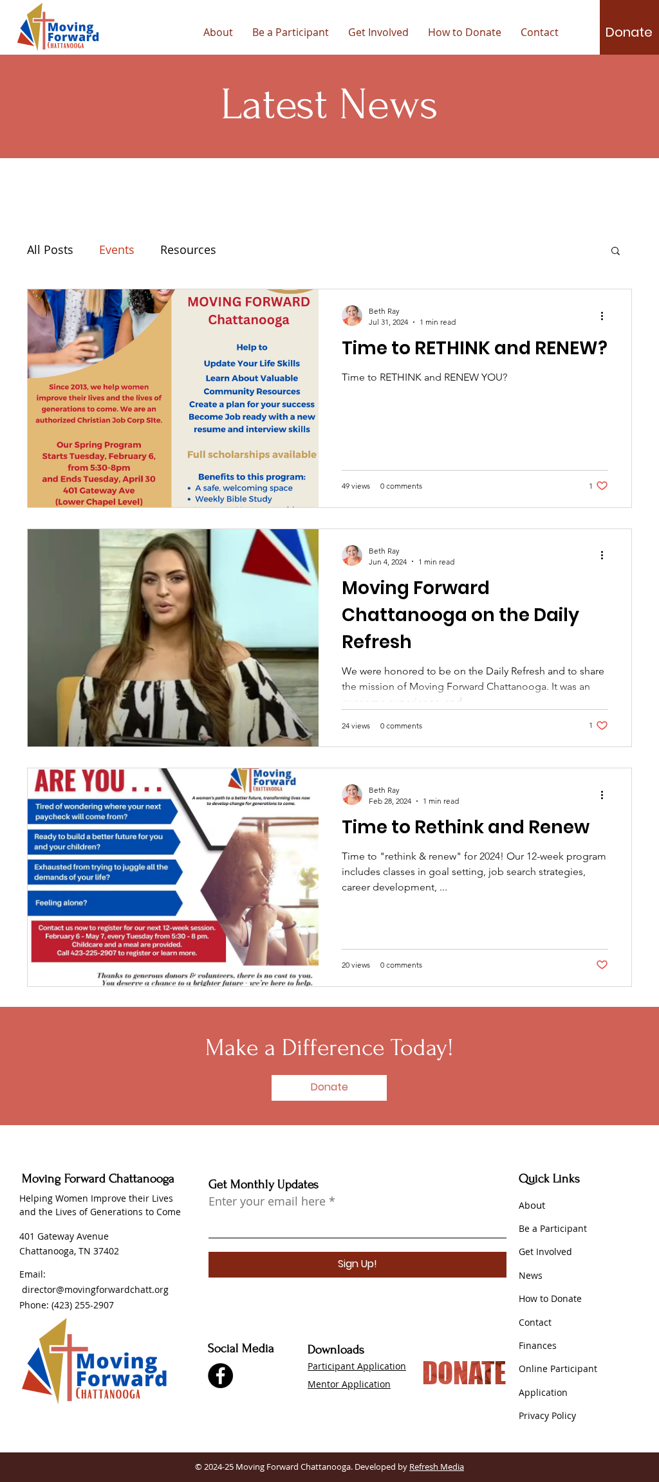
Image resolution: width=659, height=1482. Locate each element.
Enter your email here (267, 1201)
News (531, 1275)
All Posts (50, 249)
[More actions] (606, 315)
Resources (188, 249)
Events (117, 249)
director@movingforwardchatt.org (95, 1289)
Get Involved (545, 1251)
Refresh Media (436, 1466)
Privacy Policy (547, 1415)
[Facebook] (220, 1375)
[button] (629, 32)
